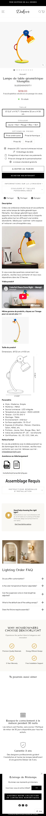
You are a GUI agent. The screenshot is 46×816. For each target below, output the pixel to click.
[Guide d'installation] (7, 465)
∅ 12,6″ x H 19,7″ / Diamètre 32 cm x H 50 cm (23, 112)
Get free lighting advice (23, 524)
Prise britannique (32, 135)
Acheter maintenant (23, 175)
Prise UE (28, 141)
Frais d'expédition (9, 94)
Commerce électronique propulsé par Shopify (23, 814)
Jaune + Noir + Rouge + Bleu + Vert (23, 125)
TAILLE (23, 107)
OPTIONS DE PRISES (23, 131)
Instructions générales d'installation (23, 490)
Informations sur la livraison (23, 184)
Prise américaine (13, 135)
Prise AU (17, 141)
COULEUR (23, 120)
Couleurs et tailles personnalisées (23, 189)
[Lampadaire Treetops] (23, 330)
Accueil (22, 74)
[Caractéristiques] (16, 465)
